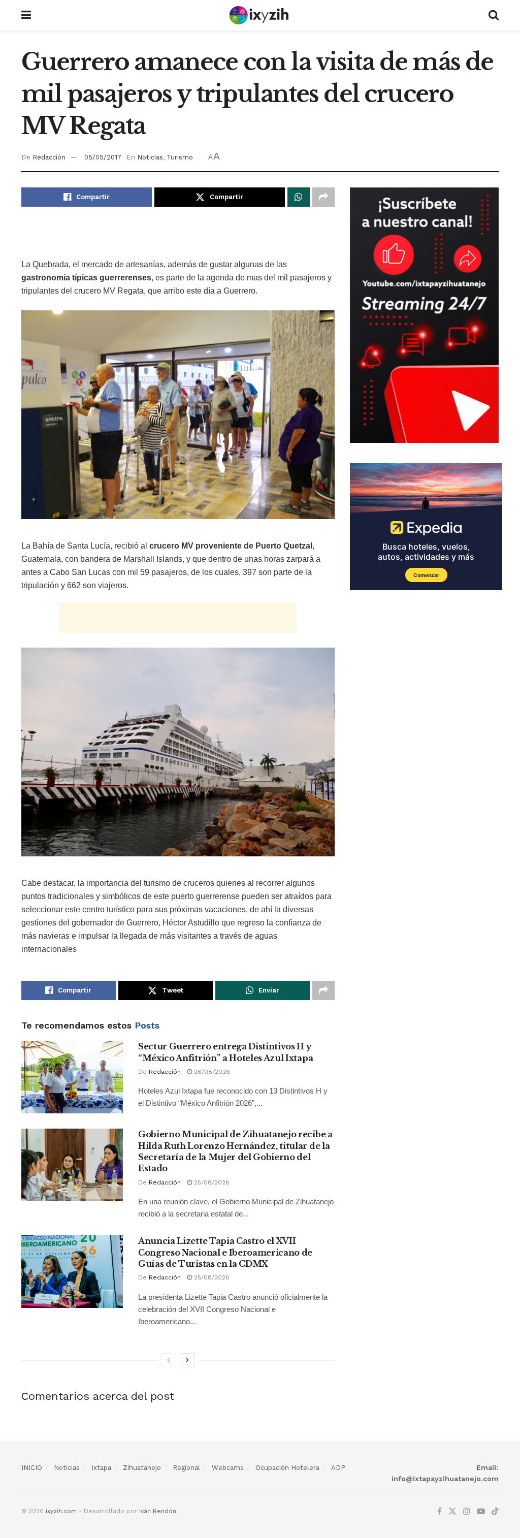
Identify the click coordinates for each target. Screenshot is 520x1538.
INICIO (31, 1467)
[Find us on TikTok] (495, 1512)
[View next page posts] (187, 1360)
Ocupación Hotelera (287, 1467)
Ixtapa (101, 1467)
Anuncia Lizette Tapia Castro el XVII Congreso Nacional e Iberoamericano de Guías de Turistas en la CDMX (225, 1252)
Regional (186, 1467)
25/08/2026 (211, 1182)
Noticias (150, 157)
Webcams (228, 1467)
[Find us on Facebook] (439, 1511)
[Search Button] (494, 15)
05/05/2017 (102, 157)
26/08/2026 (211, 1071)
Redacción (49, 157)
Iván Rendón (157, 1511)
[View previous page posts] (168, 1360)
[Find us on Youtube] (481, 1511)
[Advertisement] (178, 240)
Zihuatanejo (142, 1467)
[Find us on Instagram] (466, 1511)
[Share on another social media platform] (323, 197)
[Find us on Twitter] (452, 1511)
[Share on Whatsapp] (298, 197)
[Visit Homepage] (259, 15)
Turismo (180, 157)
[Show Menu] (26, 15)
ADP (338, 1467)
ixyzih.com (61, 1511)
